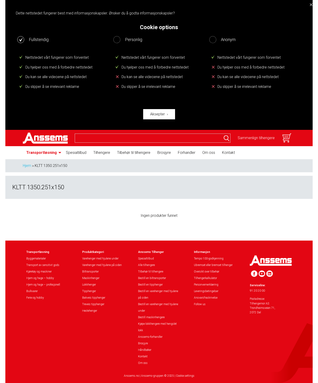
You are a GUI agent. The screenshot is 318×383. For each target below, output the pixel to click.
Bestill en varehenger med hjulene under (158, 307)
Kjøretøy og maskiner (39, 271)
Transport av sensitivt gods (42, 265)
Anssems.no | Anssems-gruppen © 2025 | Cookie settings (159, 375)
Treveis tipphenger (93, 304)
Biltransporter (90, 271)
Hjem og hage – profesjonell (43, 284)
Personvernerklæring (206, 284)
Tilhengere (101, 152)
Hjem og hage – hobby (40, 278)
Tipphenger (89, 291)
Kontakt (228, 152)
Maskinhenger (90, 278)
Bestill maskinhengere (151, 317)
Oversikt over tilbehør (206, 271)
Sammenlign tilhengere (256, 138)
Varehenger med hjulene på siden (102, 265)
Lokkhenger (89, 284)
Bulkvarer (32, 291)
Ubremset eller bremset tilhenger (213, 265)
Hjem (27, 165)
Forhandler (186, 152)
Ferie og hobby (35, 297)
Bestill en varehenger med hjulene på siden (158, 294)
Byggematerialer (36, 258)
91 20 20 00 (257, 290)
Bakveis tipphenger (93, 297)
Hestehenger (89, 310)
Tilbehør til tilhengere (133, 152)
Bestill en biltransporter (152, 278)
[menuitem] (42, 152)
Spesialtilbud (76, 152)
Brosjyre (164, 152)
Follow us (200, 304)
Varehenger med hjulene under (100, 258)
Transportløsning (41, 152)
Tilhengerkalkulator (205, 278)
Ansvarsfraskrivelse (205, 297)
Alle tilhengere (146, 265)
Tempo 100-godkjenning (208, 258)
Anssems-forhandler (150, 336)
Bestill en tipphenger (150, 284)
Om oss (208, 152)
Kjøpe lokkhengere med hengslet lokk (157, 327)
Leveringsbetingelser (206, 291)
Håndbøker (144, 350)
